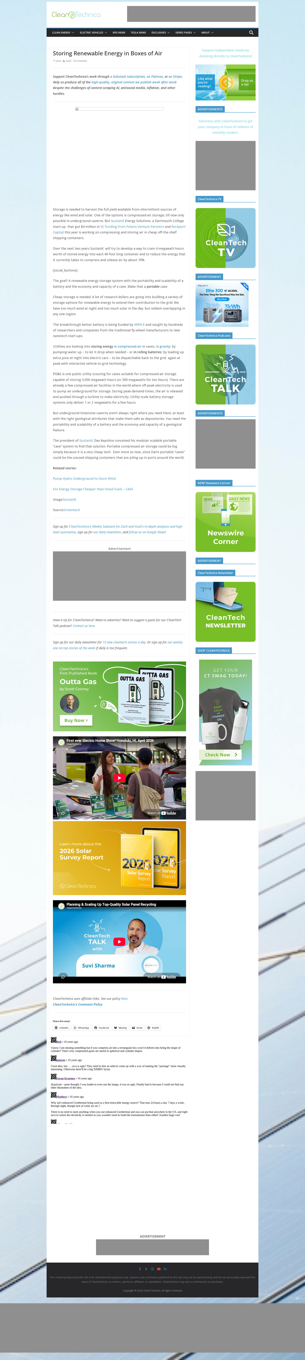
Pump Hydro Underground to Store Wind (84, 478)
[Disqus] (119, 1080)
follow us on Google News (147, 532)
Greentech (72, 510)
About (205, 32)
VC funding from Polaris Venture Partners (132, 226)
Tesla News (138, 32)
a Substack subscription (127, 76)
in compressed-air (127, 346)
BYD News (119, 32)
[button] (72, 32)
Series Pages (183, 32)
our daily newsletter (107, 532)
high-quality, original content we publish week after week (134, 82)
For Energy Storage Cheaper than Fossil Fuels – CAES (93, 489)
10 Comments (80, 60)
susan (68, 60)
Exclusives (159, 32)
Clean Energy (61, 32)
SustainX (117, 221)
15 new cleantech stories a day (124, 642)
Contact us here (84, 626)
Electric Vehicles (91, 32)
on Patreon (155, 76)
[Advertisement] (191, 14)
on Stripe (175, 76)
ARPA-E (139, 324)
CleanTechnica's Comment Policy (77, 1004)
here (124, 998)
